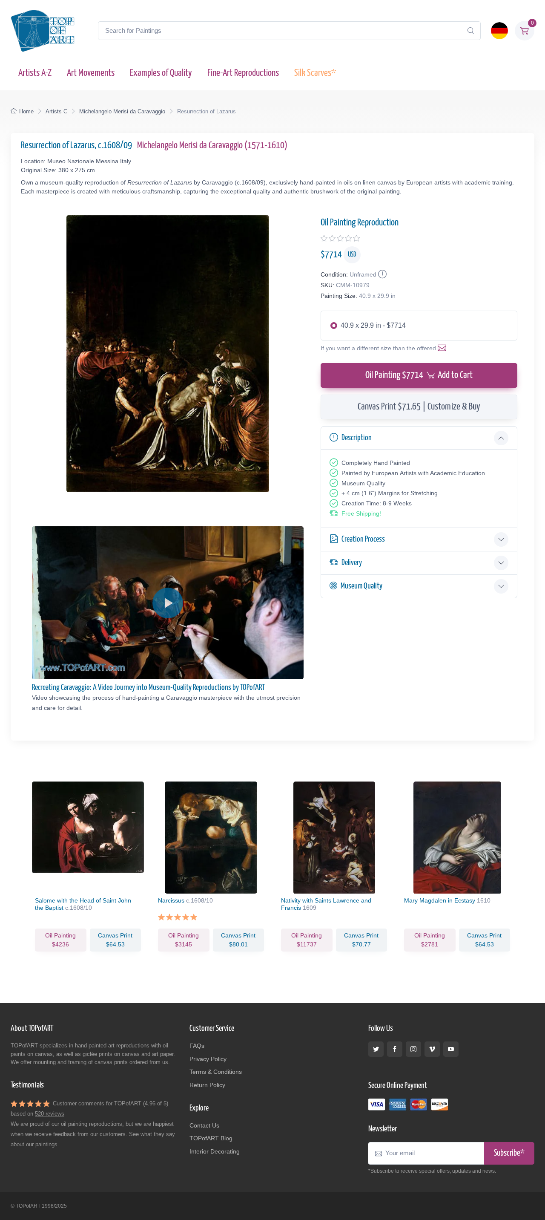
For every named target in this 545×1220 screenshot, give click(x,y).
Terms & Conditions (215, 1071)
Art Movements (91, 73)
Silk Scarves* (315, 73)
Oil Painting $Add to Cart (419, 375)
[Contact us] (444, 348)
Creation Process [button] (363, 539)
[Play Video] (167, 603)
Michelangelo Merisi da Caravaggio (122, 111)
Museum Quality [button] (361, 586)
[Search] (470, 31)
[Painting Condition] (381, 274)
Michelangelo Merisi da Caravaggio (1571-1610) (212, 145)
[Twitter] (376, 1049)
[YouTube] (451, 1049)
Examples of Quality (161, 73)
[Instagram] (413, 1049)
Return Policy (207, 1085)
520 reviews (49, 1113)
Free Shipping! (361, 513)
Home (26, 111)
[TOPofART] (43, 30)
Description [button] (356, 438)
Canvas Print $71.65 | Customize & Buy (419, 407)
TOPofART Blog (210, 1138)
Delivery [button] (351, 563)
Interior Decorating (214, 1151)
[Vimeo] (432, 1049)
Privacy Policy (208, 1059)
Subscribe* (509, 1153)
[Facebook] (394, 1049)
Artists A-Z (35, 73)
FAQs (196, 1045)
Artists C (56, 111)
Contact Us (204, 1125)
